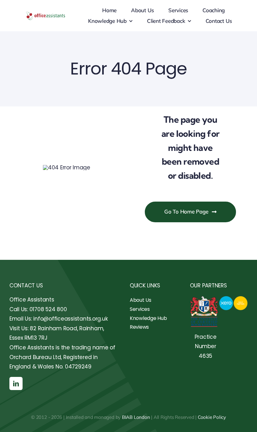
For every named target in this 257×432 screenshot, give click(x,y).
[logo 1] (45, 13)
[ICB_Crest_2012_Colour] (204, 298)
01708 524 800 (48, 309)
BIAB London (136, 417)
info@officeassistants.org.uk (70, 318)
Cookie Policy (212, 417)
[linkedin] (16, 383)
